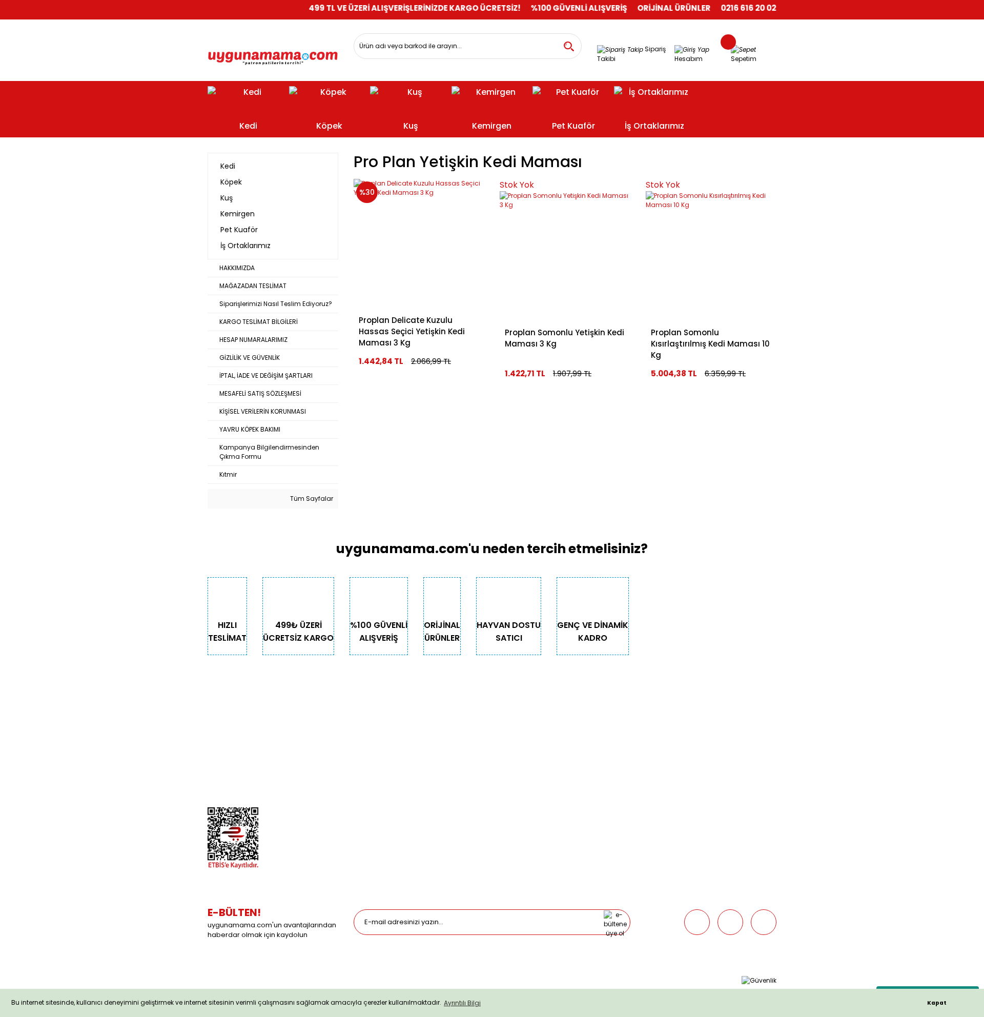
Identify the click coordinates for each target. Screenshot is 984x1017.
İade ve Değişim (524, 783)
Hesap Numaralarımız (242, 768)
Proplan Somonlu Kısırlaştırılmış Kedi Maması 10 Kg (710, 343)
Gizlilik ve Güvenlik (235, 754)
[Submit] (615, 922)
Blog (215, 797)
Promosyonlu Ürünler (386, 797)
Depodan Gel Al (524, 740)
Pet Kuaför (369, 783)
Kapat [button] (937, 1003)
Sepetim (512, 768)
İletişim (218, 740)
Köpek (363, 740)
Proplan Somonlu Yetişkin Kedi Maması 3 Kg (564, 338)
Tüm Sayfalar (311, 498)
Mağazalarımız (231, 783)
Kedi (360, 725)
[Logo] (273, 54)
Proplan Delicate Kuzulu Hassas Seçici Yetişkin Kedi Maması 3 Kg (412, 331)
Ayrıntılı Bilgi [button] (462, 1003)
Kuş (359, 754)
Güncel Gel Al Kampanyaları (544, 754)
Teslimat (513, 725)
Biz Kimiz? (223, 725)
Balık (361, 768)
